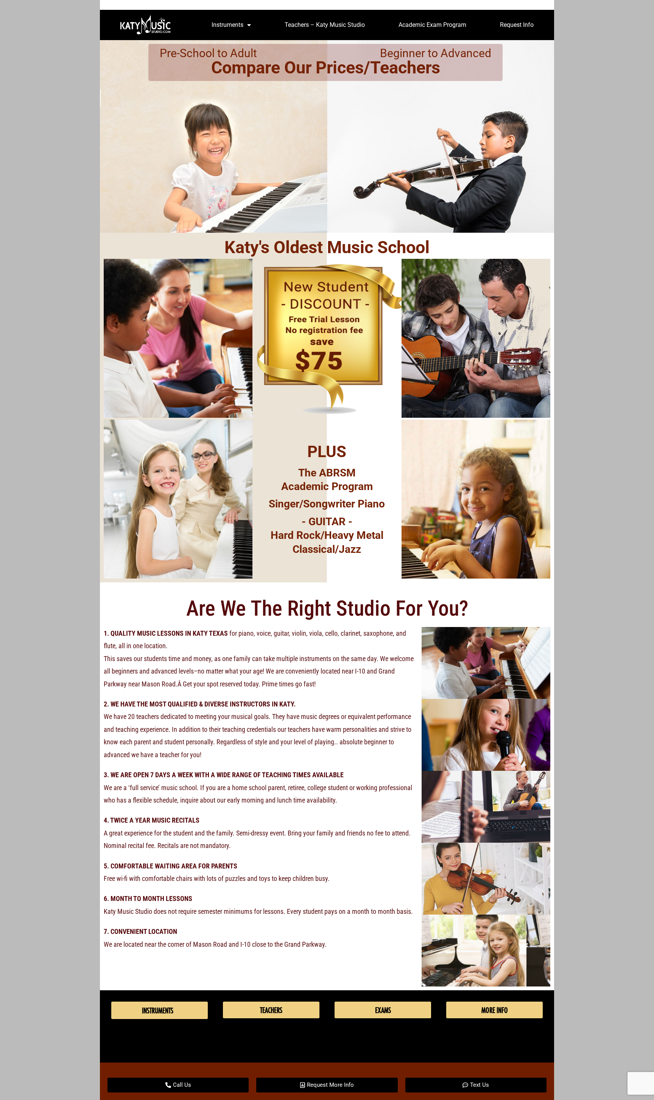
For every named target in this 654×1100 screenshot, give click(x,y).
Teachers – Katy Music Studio (325, 24)
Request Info (517, 24)
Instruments (227, 24)
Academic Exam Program (432, 24)
